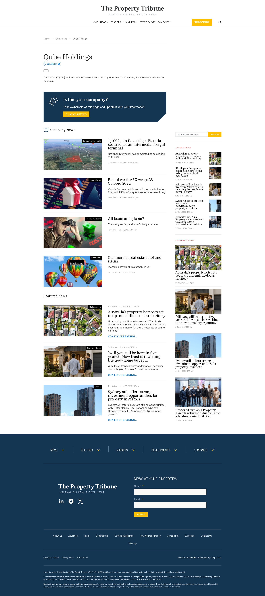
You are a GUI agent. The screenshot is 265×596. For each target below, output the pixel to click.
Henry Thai (112, 197)
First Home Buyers (94, 347)
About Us (57, 536)
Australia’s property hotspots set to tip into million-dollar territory (188, 156)
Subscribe (202, 22)
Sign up (141, 514)
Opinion (98, 386)
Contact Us (206, 536)
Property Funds (95, 179)
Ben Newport (112, 347)
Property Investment (93, 218)
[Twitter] (80, 501)
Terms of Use (82, 557)
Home (95, 22)
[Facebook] (71, 501)
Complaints (172, 536)
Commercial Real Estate (92, 140)
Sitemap (132, 543)
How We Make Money (150, 536)
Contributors (102, 536)
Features (116, 22)
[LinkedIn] (61, 501)
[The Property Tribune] (93, 488)
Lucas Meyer (112, 162)
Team (87, 536)
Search (215, 134)
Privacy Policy (67, 557)
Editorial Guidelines (124, 536)
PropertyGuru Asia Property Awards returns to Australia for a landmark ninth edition (189, 220)
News (103, 22)
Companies (163, 22)
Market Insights (95, 306)
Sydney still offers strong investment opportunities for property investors (189, 204)
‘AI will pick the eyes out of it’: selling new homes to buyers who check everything (188, 172)
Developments (147, 22)
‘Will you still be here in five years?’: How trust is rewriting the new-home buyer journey (189, 188)
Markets (130, 22)
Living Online (215, 557)
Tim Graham (113, 306)
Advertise (73, 536)
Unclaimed (51, 64)
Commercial (96, 257)
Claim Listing (76, 114)
